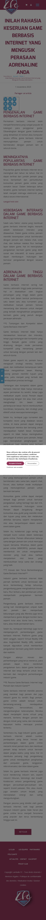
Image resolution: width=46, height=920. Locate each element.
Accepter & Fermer (15, 463)
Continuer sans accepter (15, 467)
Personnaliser (32, 463)
